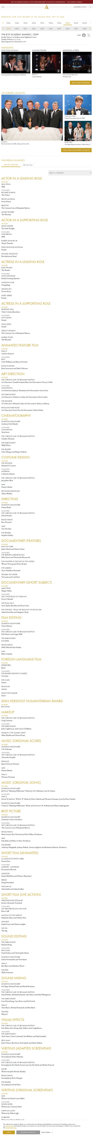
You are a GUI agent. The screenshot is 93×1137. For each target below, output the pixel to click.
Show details (45, 1132)
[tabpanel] (46, 649)
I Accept (9, 1132)
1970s (42, 23)
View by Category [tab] (11, 165)
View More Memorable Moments (76, 150)
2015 (59, 28)
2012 (34, 28)
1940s (17, 23)
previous (2, 23)
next (90, 23)
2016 (67, 28)
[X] (88, 35)
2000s (67, 23)
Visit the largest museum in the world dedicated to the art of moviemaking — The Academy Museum (46, 2)
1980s (50, 23)
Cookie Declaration (11, 1128)
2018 (84, 28)
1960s (34, 23)
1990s (59, 23)
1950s (25, 23)
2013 (42, 28)
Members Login (80, 7)
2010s (76, 23)
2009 (8, 28)
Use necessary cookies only (28, 1132)
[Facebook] (84, 35)
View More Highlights (81, 83)
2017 (76, 28)
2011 (25, 28)
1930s (8, 23)
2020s (84, 23)
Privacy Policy (10, 1126)
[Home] (46, 6)
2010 (17, 28)
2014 (51, 28)
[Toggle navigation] (3, 7)
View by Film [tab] (28, 165)
